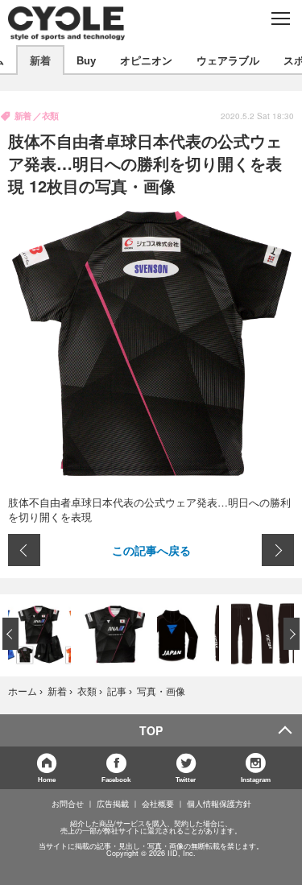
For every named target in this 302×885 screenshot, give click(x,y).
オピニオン (146, 60)
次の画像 (278, 550)
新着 (40, 60)
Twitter (186, 779)
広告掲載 (113, 804)
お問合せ (68, 804)
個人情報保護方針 (219, 804)
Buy (86, 60)
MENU (280, 18)
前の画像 (24, 550)
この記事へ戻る (151, 550)
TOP (151, 730)
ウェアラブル (228, 60)
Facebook (115, 779)
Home (47, 779)
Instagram (256, 779)
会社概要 (158, 804)
